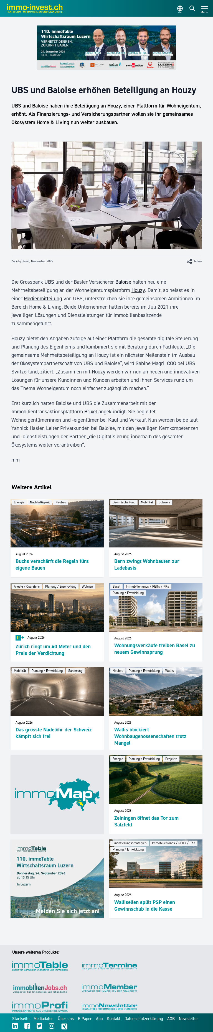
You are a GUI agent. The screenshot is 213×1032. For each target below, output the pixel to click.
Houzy (138, 290)
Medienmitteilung (43, 298)
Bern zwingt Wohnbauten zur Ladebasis (146, 564)
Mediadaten (44, 1018)
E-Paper (85, 1018)
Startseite (20, 1018)
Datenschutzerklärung (144, 1018)
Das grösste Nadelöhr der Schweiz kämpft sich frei (54, 733)
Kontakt (113, 1018)
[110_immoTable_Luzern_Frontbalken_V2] (106, 47)
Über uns (66, 1018)
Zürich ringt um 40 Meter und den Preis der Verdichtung (53, 650)
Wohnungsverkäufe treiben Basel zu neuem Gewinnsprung (154, 648)
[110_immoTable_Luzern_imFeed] (57, 878)
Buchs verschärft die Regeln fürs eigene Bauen (52, 564)
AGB (171, 1018)
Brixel (90, 411)
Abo (99, 1018)
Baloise (123, 281)
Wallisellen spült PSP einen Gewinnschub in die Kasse (144, 905)
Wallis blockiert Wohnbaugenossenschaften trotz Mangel (150, 736)
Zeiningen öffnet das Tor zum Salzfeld (146, 821)
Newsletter (188, 1018)
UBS (49, 281)
